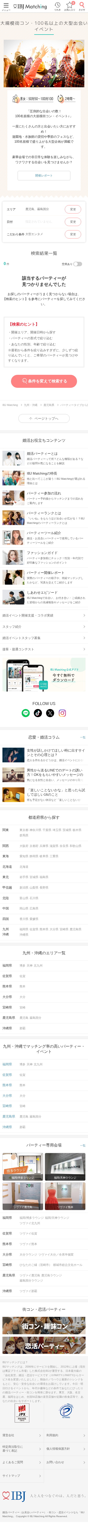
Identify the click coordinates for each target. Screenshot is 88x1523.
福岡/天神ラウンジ (57, 1218)
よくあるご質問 (12, 1462)
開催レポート (44, 175)
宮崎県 (64, 929)
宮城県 (34, 877)
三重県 (54, 856)
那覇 (22, 1028)
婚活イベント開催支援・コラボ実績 (27, 615)
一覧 (83, 737)
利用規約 (52, 1435)
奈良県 (64, 846)
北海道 (24, 866)
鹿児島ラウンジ (51, 1275)
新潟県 (24, 887)
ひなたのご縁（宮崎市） (36, 1265)
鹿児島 (24, 1018)
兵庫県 (44, 846)
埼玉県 (57, 830)
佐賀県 (34, 929)
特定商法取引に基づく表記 (12, 1448)
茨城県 (67, 830)
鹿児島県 (75, 929)
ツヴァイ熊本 (28, 1244)
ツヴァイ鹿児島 (30, 1275)
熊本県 (44, 929)
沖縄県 (24, 934)
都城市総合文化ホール (67, 1265)
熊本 (22, 986)
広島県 (34, 908)
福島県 (44, 877)
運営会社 (8, 1435)
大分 (22, 997)
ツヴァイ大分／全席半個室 (56, 1254)
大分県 (54, 929)
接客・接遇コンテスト (18, 649)
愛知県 (24, 856)
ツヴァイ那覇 (28, 1291)
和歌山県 (75, 846)
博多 (22, 965)
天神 (30, 965)
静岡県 (34, 856)
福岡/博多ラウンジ (32, 1218)
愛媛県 (34, 919)
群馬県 (24, 835)
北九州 (38, 965)
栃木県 (77, 830)
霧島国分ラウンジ (31, 1280)
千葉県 (47, 830)
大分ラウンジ (28, 1254)
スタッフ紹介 (12, 627)
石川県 (34, 898)
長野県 (44, 887)
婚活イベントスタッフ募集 (21, 638)
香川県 (24, 919)
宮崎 (22, 1007)
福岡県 (24, 929)
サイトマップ (11, 1475)
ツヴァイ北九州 (30, 1223)
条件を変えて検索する (47, 381)
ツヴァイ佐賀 (28, 1233)
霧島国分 (35, 1018)
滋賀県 (54, 846)
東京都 (24, 830)
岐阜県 (44, 856)
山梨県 (34, 887)
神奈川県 (35, 830)
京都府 (34, 846)
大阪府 (24, 846)
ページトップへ (46, 418)
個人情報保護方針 (58, 1448)
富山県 (24, 898)
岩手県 (24, 877)
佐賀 (22, 976)
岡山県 (24, 908)
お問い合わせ (55, 1462)
